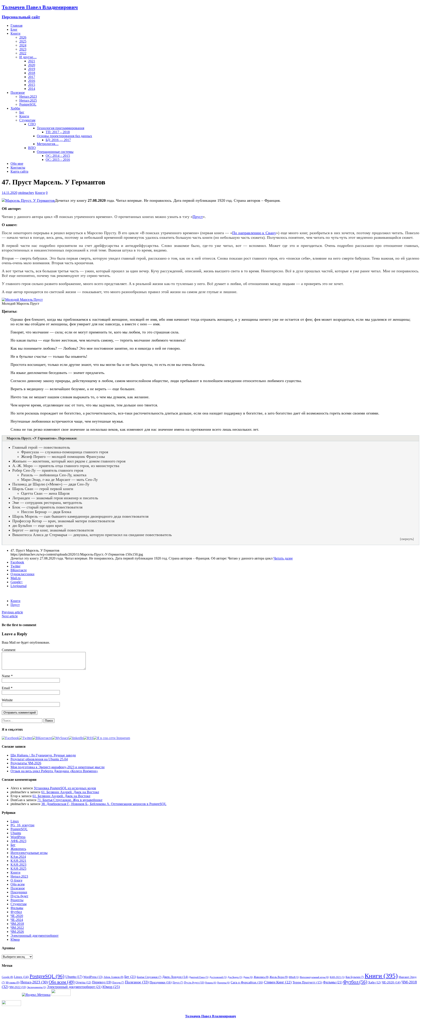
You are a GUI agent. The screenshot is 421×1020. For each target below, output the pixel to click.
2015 (31, 85)
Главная (16, 25)
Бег (21, 112)
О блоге (16, 880)
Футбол (16, 912)
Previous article (12, 612)
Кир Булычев (355, 977)
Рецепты (17, 900)
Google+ (17, 582)
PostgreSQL (27, 104)
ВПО (32, 148)
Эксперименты (36, 987)
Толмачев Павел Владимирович (210, 1016)
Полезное (18, 92)
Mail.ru (16, 578)
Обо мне (17, 163)
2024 (22, 45)
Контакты (18, 167)
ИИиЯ (294, 977)
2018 (31, 73)
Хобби (15, 108)
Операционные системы (55, 152)
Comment (8, 650)
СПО (32, 124)
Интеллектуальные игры (29, 853)
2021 (31, 61)
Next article (10, 616)
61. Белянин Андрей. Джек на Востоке (70, 792)
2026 (22, 37)
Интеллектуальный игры (314, 977)
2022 (22, 53)
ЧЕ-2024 (17, 920)
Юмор (15, 939)
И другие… (28, 57)
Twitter (15, 566)
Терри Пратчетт (307, 982)
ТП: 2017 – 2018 (58, 132)
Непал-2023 (28, 96)
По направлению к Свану (254, 233)
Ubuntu (16, 833)
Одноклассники (22, 574)
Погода (118, 982)
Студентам (27, 120)
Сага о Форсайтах (247, 982)
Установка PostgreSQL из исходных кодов (65, 788)
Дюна (248, 977)
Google (7, 977)
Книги (15, 33)
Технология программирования (60, 128)
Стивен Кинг (278, 982)
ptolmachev (26, 193)
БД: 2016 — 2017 (58, 140)
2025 (22, 41)
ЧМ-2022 (17, 928)
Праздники (19, 892)
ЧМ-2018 (17, 924)
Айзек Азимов (113, 977)
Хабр (374, 982)
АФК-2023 (18, 841)
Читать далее (283, 558)
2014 (31, 88)
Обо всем (18, 884)
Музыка (13, 982)
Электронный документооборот (35, 935)
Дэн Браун (235, 977)
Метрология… (48, 144)
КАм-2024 (18, 857)
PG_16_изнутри (22, 825)
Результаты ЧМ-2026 (26, 763)
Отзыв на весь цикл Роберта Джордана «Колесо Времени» (54, 771)
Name (6, 676)
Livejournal (19, 586)
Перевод (101, 982)
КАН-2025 (18, 868)
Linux (15, 821)
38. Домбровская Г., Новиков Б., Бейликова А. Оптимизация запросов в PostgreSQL (103, 804)
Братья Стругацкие (149, 977)
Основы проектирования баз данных (64, 136)
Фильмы (17, 908)
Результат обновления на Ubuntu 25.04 (39, 759)
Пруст (198, 216)
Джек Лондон (175, 977)
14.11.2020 (9, 193)
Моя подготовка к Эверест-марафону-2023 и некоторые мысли (58, 767)
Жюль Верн (278, 977)
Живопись (18, 849)
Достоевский (218, 977)
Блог (14, 29)
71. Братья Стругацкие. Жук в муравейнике (69, 800)
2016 (31, 81)
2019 (31, 69)
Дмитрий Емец (199, 977)
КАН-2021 (18, 860)
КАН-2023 (18, 864)
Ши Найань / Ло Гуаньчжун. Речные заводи (43, 755)
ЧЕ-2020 (17, 916)
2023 (22, 49)
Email (6, 688)
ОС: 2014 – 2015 (58, 156)
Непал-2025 (28, 100)
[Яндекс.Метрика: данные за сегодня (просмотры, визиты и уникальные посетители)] (36, 995)
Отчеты (83, 982)
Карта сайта (19, 171)
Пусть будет (19, 896)
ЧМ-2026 (17, 931)
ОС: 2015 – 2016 (58, 159)
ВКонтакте (19, 570)
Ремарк (210, 982)
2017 (31, 77)
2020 (31, 65)
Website (7, 700)
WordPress (18, 837)
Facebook (17, 562)
